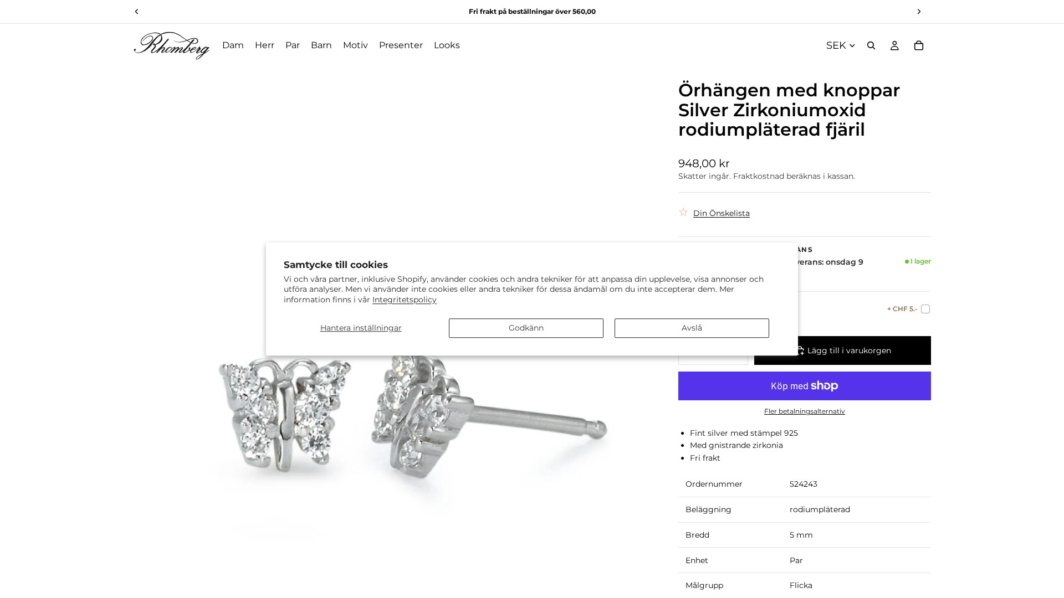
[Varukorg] (919, 45)
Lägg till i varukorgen (849, 350)
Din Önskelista (721, 213)
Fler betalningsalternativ (804, 411)
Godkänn (526, 328)
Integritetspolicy (404, 300)
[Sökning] (871, 45)
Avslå (692, 328)
